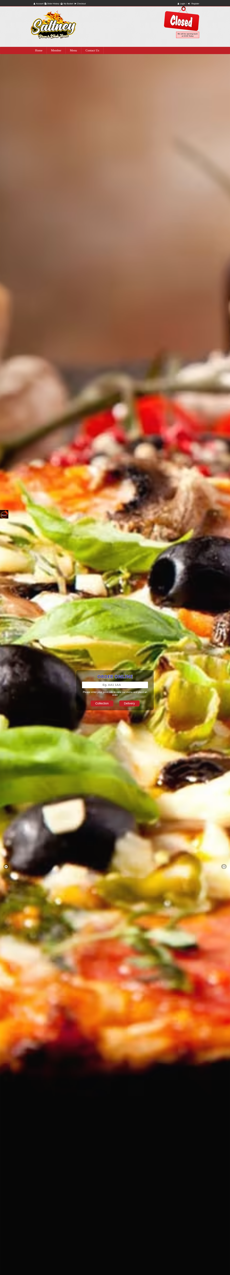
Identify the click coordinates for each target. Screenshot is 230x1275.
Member (56, 50)
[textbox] (115, 685)
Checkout (81, 4)
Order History (53, 4)
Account (39, 4)
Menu (73, 50)
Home (38, 50)
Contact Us (92, 50)
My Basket (68, 4)
